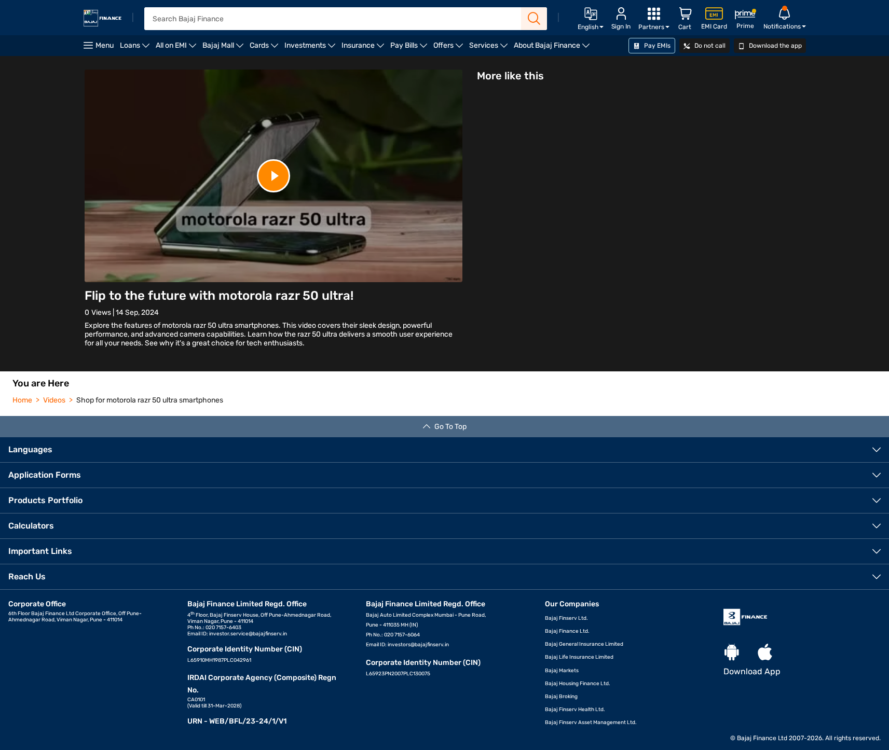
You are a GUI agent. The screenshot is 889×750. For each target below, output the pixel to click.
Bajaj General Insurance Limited (584, 644)
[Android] (731, 653)
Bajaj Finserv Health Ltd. (575, 709)
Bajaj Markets (562, 671)
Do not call (709, 45)
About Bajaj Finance (553, 48)
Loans (136, 48)
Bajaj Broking (561, 696)
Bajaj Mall (224, 48)
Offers (449, 48)
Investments (311, 48)
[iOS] (765, 653)
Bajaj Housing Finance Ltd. (577, 683)
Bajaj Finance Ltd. (567, 631)
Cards (265, 48)
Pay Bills (410, 48)
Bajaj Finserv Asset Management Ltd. (591, 722)
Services (490, 48)
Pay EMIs (656, 45)
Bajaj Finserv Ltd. (566, 618)
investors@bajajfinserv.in (418, 645)
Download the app (774, 45)
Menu (104, 45)
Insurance (364, 48)
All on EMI (177, 48)
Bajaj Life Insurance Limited (579, 657)
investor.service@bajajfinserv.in (248, 634)
